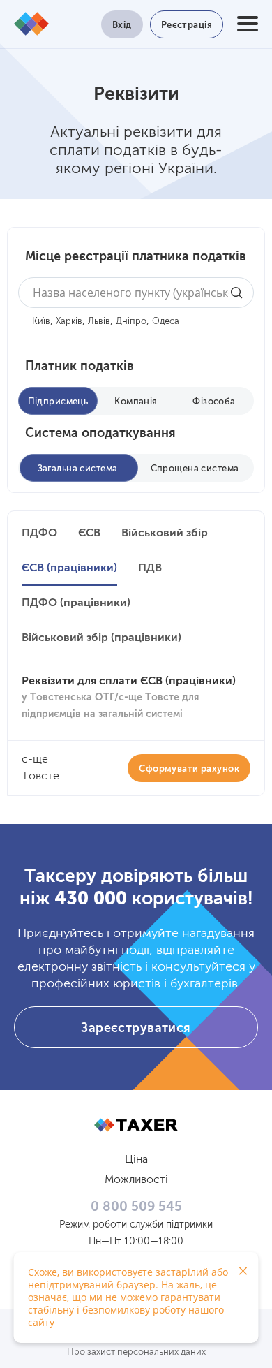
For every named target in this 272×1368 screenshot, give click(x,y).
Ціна (136, 1159)
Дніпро (131, 321)
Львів (99, 321)
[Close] (243, 1271)
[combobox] (136, 292)
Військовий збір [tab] (164, 533)
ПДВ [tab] (150, 568)
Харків (69, 321)
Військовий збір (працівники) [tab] (101, 638)
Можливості (136, 1180)
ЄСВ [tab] (89, 533)
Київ (41, 321)
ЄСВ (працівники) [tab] (69, 568)
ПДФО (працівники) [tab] (76, 603)
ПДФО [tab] (39, 533)
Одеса (165, 321)
